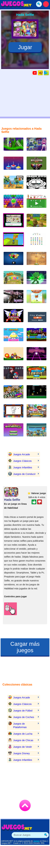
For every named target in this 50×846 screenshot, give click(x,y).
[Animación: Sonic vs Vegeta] (36, 336)
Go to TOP (25, 805)
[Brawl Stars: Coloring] (13, 412)
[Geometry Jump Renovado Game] (36, 393)
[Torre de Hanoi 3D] (13, 165)
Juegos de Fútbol (22, 710)
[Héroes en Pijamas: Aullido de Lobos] (36, 279)
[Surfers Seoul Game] (36, 412)
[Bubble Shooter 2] (13, 203)
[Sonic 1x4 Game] (13, 146)
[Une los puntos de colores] (36, 241)
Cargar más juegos (25, 647)
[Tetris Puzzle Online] (13, 279)
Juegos (36, 841)
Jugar (25, 47)
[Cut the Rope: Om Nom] (36, 260)
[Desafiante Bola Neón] (36, 355)
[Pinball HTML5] (13, 431)
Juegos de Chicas (23, 740)
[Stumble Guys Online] (13, 336)
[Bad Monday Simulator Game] (36, 184)
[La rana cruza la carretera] (36, 222)
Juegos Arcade (21, 454)
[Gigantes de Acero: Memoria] (13, 298)
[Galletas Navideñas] (36, 203)
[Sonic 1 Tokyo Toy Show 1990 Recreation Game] (13, 317)
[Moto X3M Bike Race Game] (13, 184)
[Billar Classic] (36, 165)
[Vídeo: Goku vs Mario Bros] (13, 355)
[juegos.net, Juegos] (16, 4)
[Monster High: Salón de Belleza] (36, 146)
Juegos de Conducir (24, 474)
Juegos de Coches (23, 717)
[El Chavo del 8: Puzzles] (13, 393)
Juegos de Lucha (22, 733)
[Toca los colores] (36, 317)
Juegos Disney (21, 753)
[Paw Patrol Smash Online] (36, 431)
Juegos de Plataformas (20, 725)
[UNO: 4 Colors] (13, 260)
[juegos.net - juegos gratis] (17, 827)
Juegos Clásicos (22, 460)
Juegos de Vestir (22, 746)
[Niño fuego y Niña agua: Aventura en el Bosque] (36, 374)
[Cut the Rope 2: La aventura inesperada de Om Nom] (36, 298)
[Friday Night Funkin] (13, 374)
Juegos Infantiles (22, 467)
